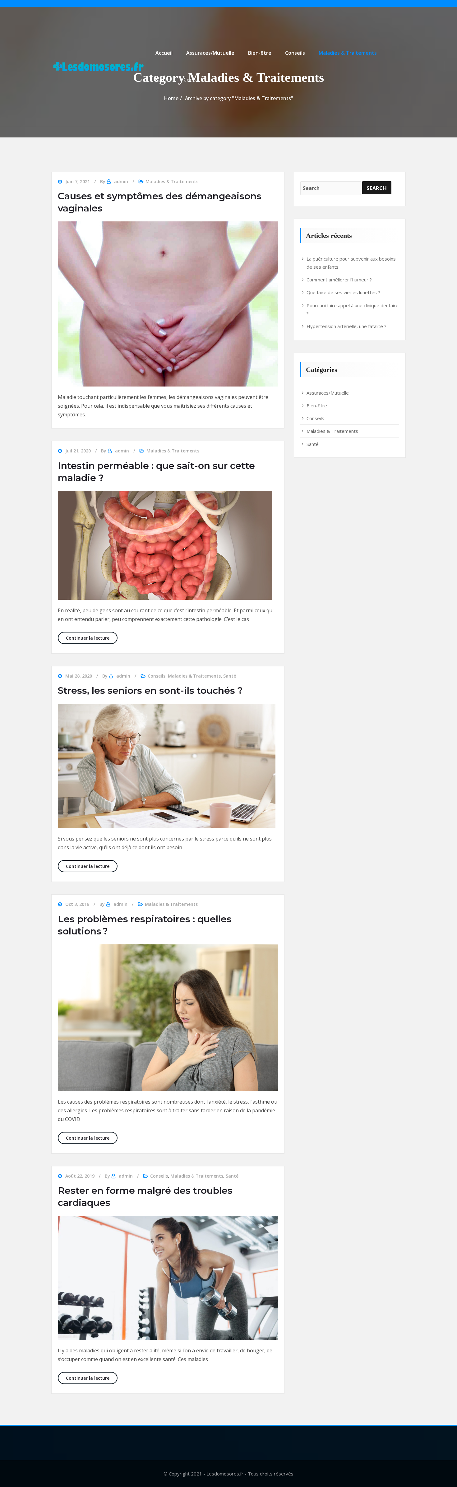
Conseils (295, 52)
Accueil (164, 52)
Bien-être (259, 52)
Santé (162, 79)
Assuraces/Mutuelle (210, 52)
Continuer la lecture (92, 638)
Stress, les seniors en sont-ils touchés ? (150, 690)
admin (121, 181)
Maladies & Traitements (348, 52)
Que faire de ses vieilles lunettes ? (343, 292)
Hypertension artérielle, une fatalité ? (346, 326)
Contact (193, 79)
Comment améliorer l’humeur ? (339, 279)
